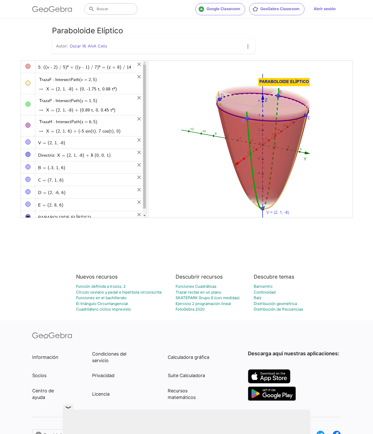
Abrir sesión (325, 8)
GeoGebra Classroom (279, 8)
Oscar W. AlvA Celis (88, 46)
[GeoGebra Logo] (52, 9)
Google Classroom (223, 8)
